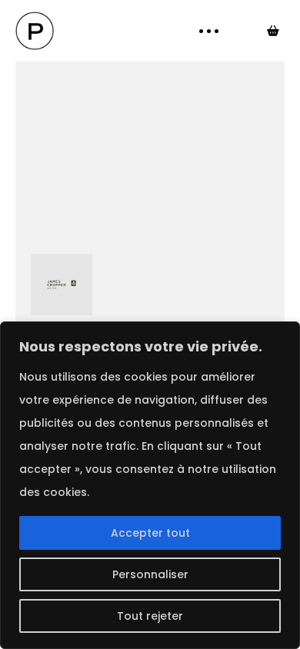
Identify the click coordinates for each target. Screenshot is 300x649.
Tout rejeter (150, 616)
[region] (150, 485)
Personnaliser (150, 574)
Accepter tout (150, 533)
